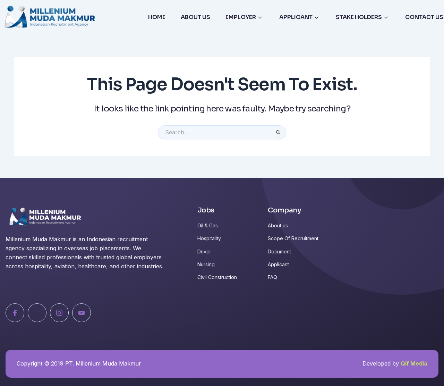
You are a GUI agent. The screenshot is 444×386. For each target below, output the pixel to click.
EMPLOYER (240, 17)
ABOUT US (195, 17)
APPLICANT (296, 17)
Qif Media (414, 363)
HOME (156, 17)
